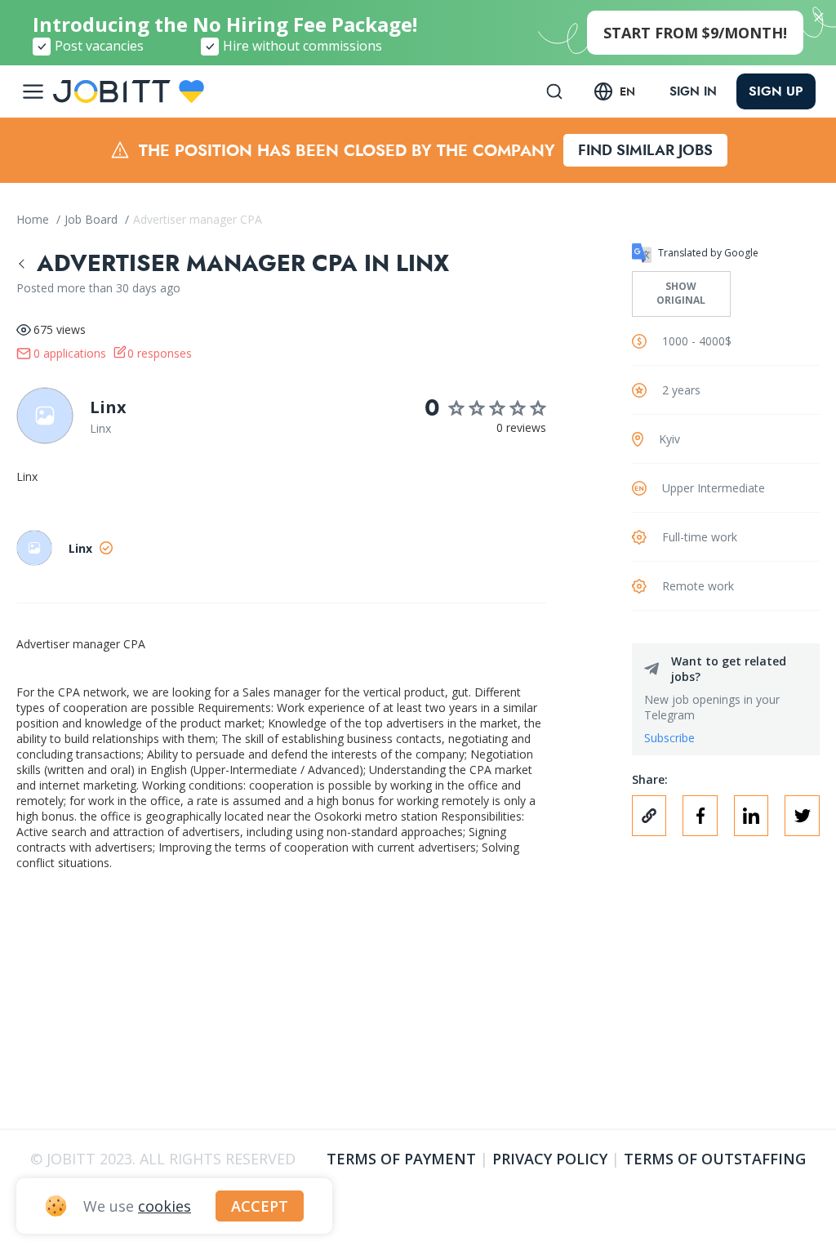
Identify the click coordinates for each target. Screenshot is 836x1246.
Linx (108, 407)
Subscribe (669, 737)
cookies (164, 1206)
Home (34, 219)
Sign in (693, 91)
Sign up (776, 91)
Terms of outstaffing (715, 1158)
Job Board (92, 219)
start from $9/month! (695, 32)
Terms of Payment (401, 1158)
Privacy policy (549, 1158)
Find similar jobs (645, 150)
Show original (680, 293)
